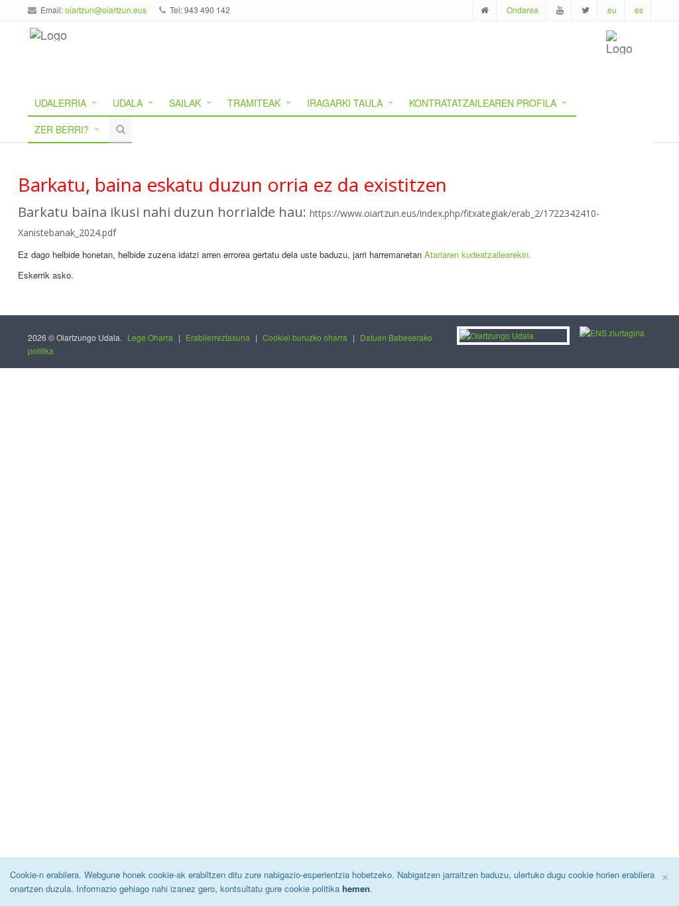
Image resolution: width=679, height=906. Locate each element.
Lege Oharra (150, 337)
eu (612, 9)
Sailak (185, 102)
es (639, 9)
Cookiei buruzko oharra (305, 337)
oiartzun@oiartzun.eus (106, 9)
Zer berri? (61, 129)
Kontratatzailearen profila (482, 102)
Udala (128, 102)
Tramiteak (253, 102)
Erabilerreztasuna (218, 337)
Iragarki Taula (345, 102)
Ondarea (522, 9)
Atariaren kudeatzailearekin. (477, 254)
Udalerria (60, 102)
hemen (356, 888)
